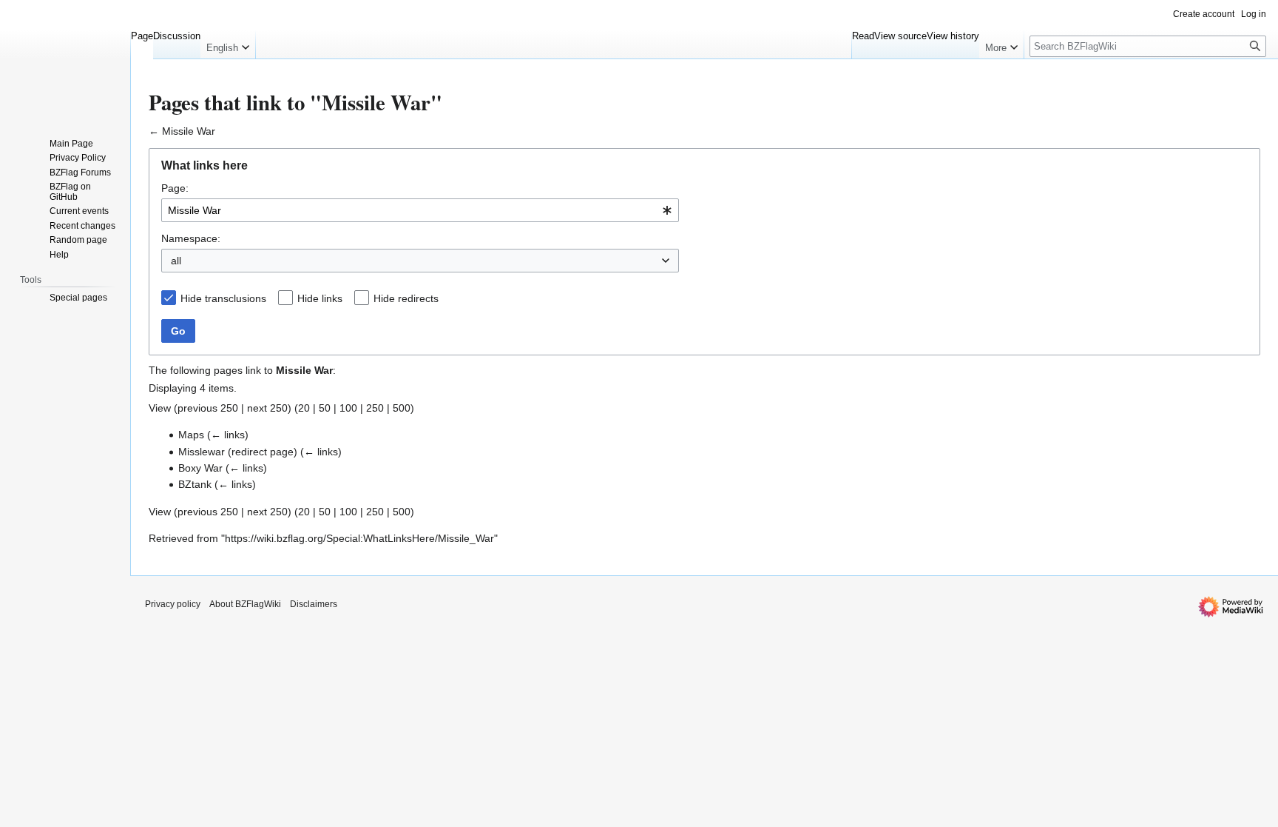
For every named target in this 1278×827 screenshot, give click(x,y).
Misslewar (201, 452)
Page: (175, 188)
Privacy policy (172, 604)
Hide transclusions (223, 298)
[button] (227, 44)
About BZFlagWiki (245, 604)
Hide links (319, 298)
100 (348, 408)
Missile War (188, 131)
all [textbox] (176, 261)
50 (325, 408)
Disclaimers (313, 604)
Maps (191, 435)
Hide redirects (406, 298)
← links (228, 435)
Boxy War (200, 468)
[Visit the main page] (65, 59)
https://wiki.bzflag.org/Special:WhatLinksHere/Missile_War (359, 538)
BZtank (195, 484)
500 (401, 408)
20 (304, 408)
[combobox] (420, 210)
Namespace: (190, 238)
